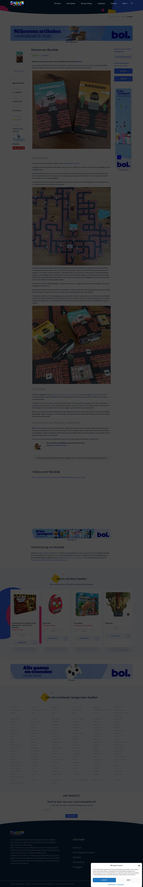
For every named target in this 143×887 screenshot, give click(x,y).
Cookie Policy (111, 884)
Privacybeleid (120, 884)
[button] (139, 865)
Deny (128, 880)
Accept (104, 880)
